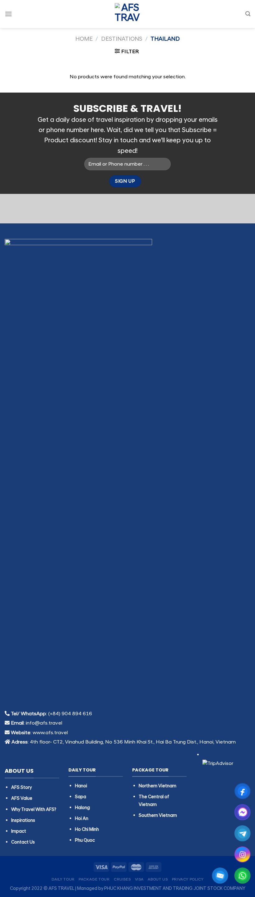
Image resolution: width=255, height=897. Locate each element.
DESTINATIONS (121, 39)
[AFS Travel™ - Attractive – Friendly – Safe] (127, 14)
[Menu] (8, 13)
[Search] (247, 14)
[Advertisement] (127, 766)
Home (84, 39)
